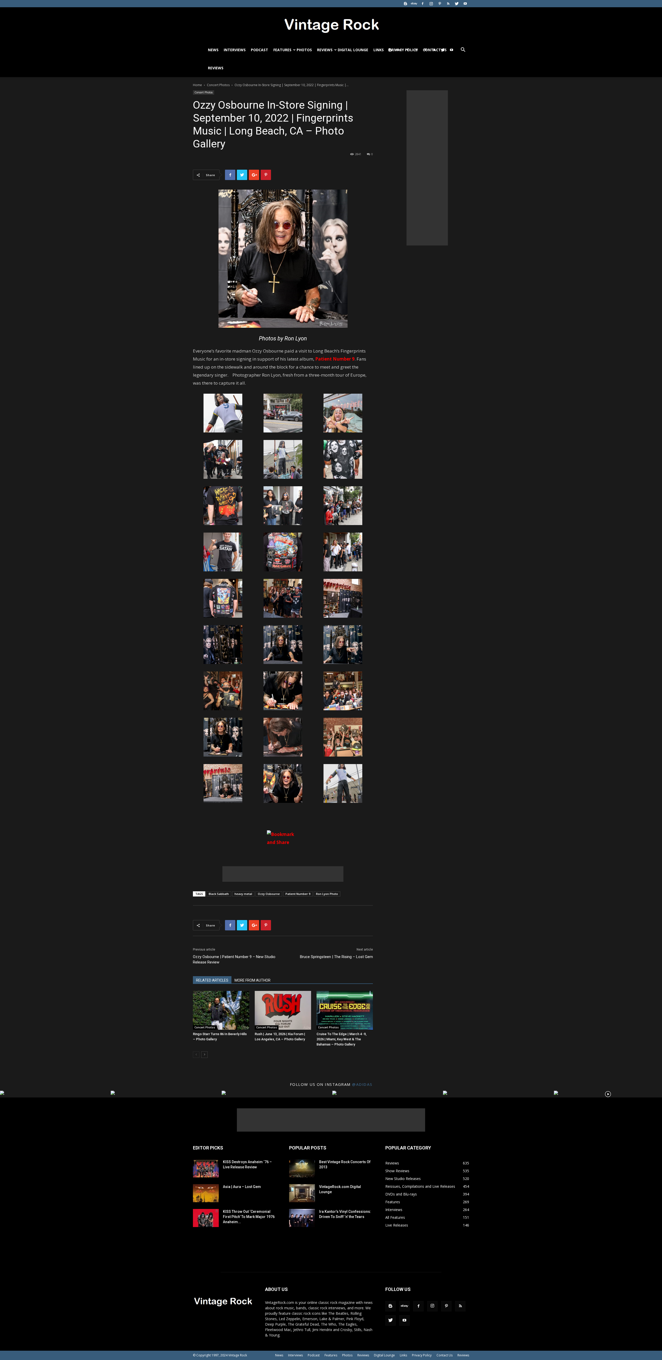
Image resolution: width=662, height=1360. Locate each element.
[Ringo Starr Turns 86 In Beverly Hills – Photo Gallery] (221, 1010)
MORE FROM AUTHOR (252, 980)
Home (197, 85)
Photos (304, 49)
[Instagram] (431, 3)
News (213, 49)
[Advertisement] (282, 874)
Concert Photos (218, 85)
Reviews (325, 49)
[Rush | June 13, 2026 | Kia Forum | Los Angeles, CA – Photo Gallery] (283, 1010)
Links (378, 49)
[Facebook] (422, 3)
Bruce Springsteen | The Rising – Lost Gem (336, 956)
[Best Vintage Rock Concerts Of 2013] (302, 1168)
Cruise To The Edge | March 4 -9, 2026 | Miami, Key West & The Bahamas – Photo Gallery (341, 1039)
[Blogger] (405, 3)
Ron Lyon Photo (327, 894)
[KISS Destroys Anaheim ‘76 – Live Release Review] (206, 1168)
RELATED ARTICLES (212, 980)
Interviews (235, 49)
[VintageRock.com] (331, 24)
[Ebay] (414, 3)
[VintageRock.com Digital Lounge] (302, 1193)
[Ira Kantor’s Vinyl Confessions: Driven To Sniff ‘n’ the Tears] (302, 1218)
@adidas (362, 1084)
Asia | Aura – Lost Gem (242, 1187)
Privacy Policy (422, 1355)
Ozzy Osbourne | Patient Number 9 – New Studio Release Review (234, 959)
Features (282, 49)
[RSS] (448, 3)
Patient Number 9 (297, 894)
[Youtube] (465, 3)
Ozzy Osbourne (269, 894)
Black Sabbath (219, 894)
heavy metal (243, 894)
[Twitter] (457, 3)
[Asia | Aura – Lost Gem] (206, 1193)
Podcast (259, 49)
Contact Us (445, 1355)
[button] (463, 50)
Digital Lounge (353, 49)
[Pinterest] (439, 3)
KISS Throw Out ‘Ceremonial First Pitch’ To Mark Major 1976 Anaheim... (249, 1216)
